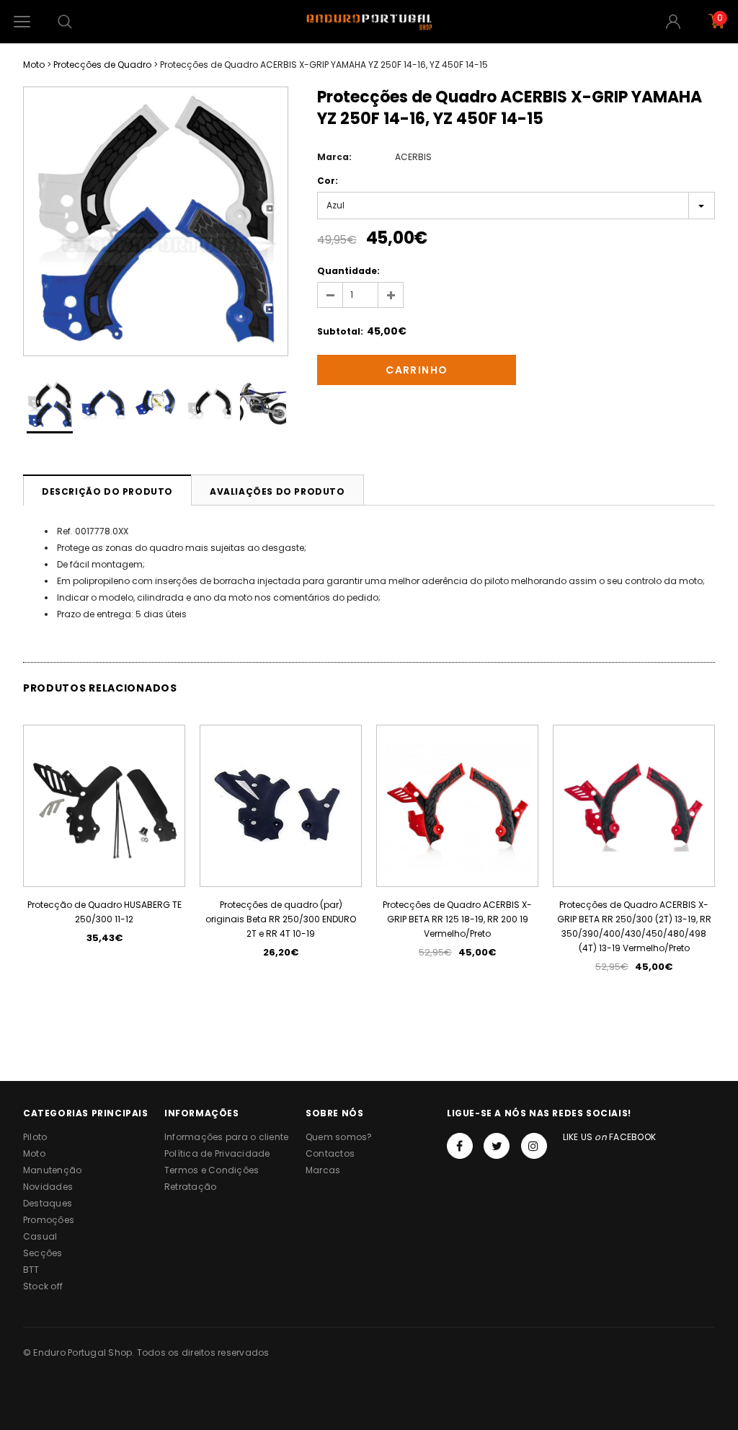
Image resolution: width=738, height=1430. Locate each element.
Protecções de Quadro (102, 64)
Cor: (327, 181)
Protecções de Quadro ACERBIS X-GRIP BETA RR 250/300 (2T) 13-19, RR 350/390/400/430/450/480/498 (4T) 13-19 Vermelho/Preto (634, 926)
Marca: (334, 157)
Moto (34, 64)
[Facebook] (460, 1146)
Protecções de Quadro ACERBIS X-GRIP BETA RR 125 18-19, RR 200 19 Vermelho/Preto (457, 919)
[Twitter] (497, 1146)
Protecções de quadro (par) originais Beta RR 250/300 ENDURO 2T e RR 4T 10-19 (280, 919)
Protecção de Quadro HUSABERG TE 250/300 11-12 (104, 912)
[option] (155, 221)
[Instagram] (534, 1146)
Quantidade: (348, 271)
